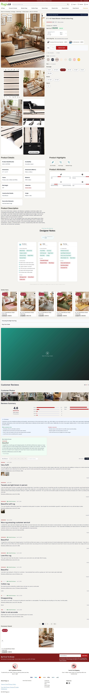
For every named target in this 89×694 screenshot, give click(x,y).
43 (51, 623)
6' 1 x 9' (69, 69)
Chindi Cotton (25, 11)
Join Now (84, 655)
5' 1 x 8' (63, 69)
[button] (42, 16)
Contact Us (46, 680)
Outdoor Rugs (34, 8)
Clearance (85, 8)
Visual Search (76, 8)
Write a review (60, 22)
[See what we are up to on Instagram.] (69, 683)
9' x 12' (82, 69)
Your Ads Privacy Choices (7, 687)
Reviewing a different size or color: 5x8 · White (10, 494)
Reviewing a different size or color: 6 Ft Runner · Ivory (11, 573)
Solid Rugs (18, 11)
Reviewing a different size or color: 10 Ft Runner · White (12, 470)
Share (58, 52)
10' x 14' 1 (50, 73)
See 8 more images (34, 152)
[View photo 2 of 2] (7, 474)
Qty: (48, 47)
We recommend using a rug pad (61, 38)
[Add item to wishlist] (16, 293)
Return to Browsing (5, 11)
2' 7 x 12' (57, 79)
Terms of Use (4, 684)
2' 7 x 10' (50, 79)
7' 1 (48, 86)
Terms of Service (62, 660)
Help (81, 0)
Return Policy (47, 685)
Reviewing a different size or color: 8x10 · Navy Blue (11, 602)
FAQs (45, 683)
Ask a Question (51, 52)
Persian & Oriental (13, 8)
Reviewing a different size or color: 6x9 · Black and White (12, 529)
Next (55, 623)
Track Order (86, 0)
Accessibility (47, 686)
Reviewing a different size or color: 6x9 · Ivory (10, 559)
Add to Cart (61, 48)
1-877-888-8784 (5, 0)
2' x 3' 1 (49, 69)
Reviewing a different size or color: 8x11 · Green (10, 508)
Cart (87, 4)
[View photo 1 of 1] (3, 511)
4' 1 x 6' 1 (56, 69)
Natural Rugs (45, 8)
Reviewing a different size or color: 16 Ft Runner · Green (12, 616)
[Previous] (2, 304)
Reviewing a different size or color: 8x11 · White (11, 451)
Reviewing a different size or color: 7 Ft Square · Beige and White (14, 588)
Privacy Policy (84, 658)
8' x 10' (75, 69)
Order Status (47, 682)
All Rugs (3, 8)
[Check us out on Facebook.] (67, 683)
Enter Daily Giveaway (27, 680)
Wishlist (81, 4)
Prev (40, 623)
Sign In (74, 4)
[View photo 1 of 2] (3, 474)
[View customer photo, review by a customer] (5, 396)
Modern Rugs (24, 8)
